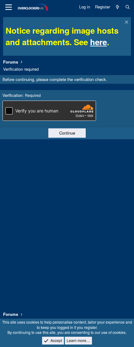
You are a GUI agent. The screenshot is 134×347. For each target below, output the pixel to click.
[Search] (127, 7)
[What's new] (117, 7)
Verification (12, 95)
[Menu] (8, 7)
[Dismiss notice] (125, 23)
